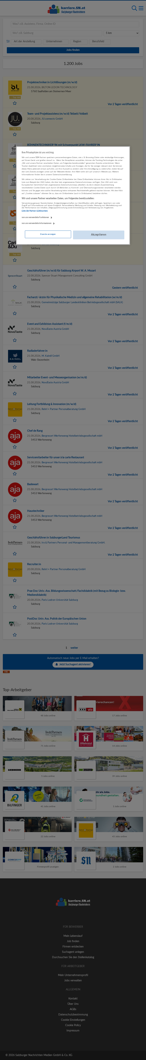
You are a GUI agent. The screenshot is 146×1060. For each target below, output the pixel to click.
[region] (73, 195)
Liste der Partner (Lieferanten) (35, 211)
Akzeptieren (98, 234)
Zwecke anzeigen (48, 234)
